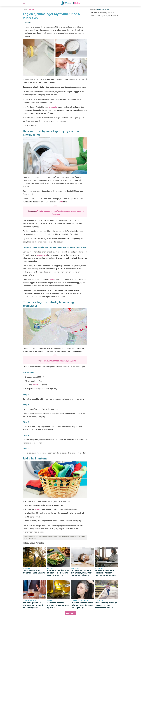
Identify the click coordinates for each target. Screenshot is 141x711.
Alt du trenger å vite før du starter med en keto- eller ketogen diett (58, 572)
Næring (49, 600)
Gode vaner (75, 568)
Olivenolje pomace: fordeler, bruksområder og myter (58, 605)
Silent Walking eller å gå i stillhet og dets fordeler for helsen (106, 605)
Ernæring (26, 568)
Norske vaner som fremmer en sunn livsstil (34, 571)
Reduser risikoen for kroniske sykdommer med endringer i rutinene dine (106, 573)
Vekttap (50, 568)
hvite (61, 202)
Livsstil (25, 9)
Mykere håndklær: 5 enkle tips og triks (60, 360)
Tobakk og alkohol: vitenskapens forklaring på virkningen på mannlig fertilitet (34, 605)
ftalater (51, 280)
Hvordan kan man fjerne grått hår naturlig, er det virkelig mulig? (82, 605)
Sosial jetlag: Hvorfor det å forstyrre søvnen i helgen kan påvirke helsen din (82, 573)
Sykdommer (99, 568)
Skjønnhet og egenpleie (79, 600)
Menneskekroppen (29, 600)
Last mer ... (70, 613)
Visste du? (32, 9)
